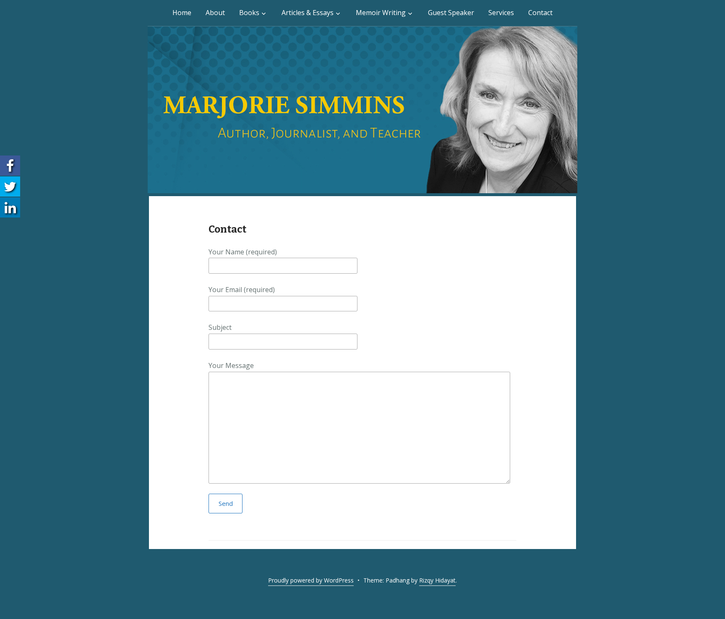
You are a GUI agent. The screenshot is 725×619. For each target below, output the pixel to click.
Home (181, 12)
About (215, 12)
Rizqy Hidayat (437, 580)
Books (249, 12)
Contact (540, 12)
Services (501, 12)
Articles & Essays (308, 12)
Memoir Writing (381, 12)
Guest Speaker (451, 12)
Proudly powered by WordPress (311, 580)
